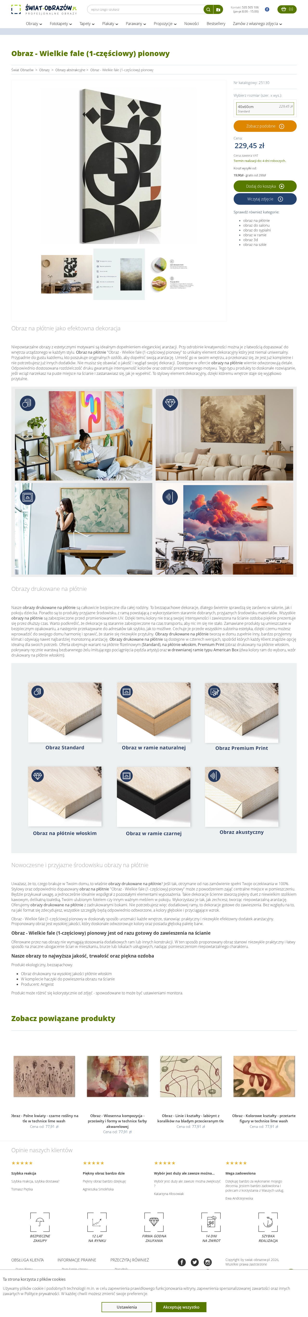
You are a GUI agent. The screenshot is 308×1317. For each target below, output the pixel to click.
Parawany (134, 23)
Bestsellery (216, 23)
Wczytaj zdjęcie (260, 199)
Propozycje (163, 23)
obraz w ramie (254, 234)
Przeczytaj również (129, 1260)
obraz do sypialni (257, 230)
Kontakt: (245, 9)
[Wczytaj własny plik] (218, 9)
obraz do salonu (256, 225)
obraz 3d (250, 239)
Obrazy (32, 23)
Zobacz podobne (261, 126)
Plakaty (108, 23)
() (290, 8)
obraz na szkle (254, 244)
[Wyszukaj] (208, 9)
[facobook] (266, 9)
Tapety (85, 23)
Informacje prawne (77, 1260)
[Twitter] (195, 1262)
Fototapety (59, 23)
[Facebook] (182, 1262)
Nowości (191, 23)
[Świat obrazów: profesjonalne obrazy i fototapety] (44, 9)
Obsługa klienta (27, 1260)
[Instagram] (208, 1262)
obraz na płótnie (256, 220)
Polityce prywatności (42, 1293)
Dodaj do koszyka (261, 186)
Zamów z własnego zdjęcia (255, 23)
